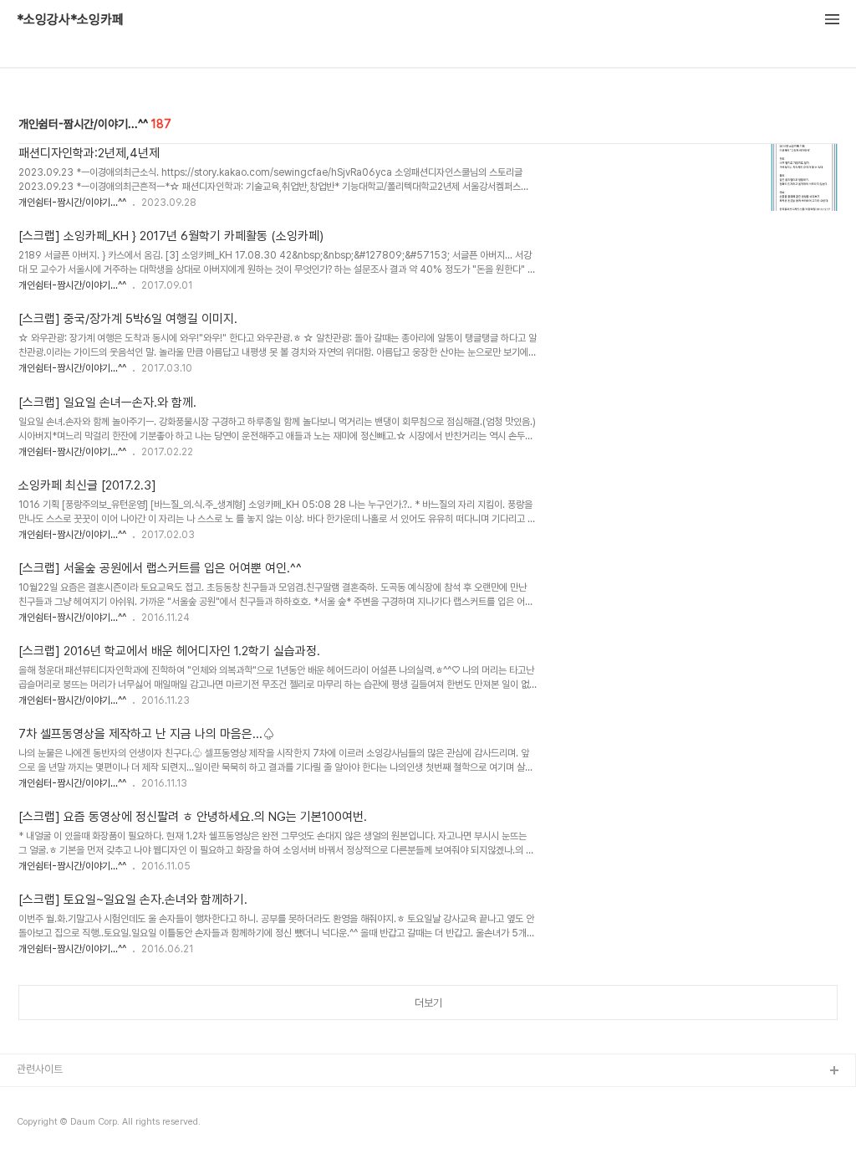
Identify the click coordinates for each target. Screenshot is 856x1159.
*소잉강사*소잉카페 (70, 20)
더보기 (428, 1003)
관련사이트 (40, 1069)
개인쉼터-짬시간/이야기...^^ (72, 202)
